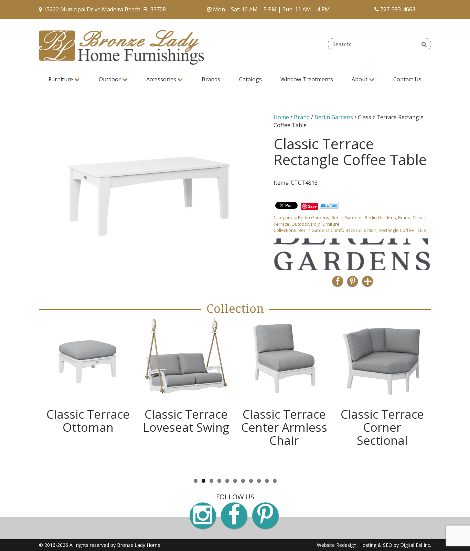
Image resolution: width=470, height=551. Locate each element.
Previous (28, 396)
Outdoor (110, 79)
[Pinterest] (352, 283)
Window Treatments (306, 79)
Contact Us (407, 79)
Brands (211, 79)
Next (441, 396)
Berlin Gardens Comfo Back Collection (337, 230)
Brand (302, 117)
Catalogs (250, 79)
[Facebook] (337, 283)
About (360, 79)
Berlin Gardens (333, 117)
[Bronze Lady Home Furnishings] (121, 47)
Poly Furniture (325, 224)
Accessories (162, 79)
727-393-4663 (397, 9)
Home (281, 117)
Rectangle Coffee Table (402, 230)
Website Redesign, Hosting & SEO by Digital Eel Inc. (374, 545)
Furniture (61, 79)
